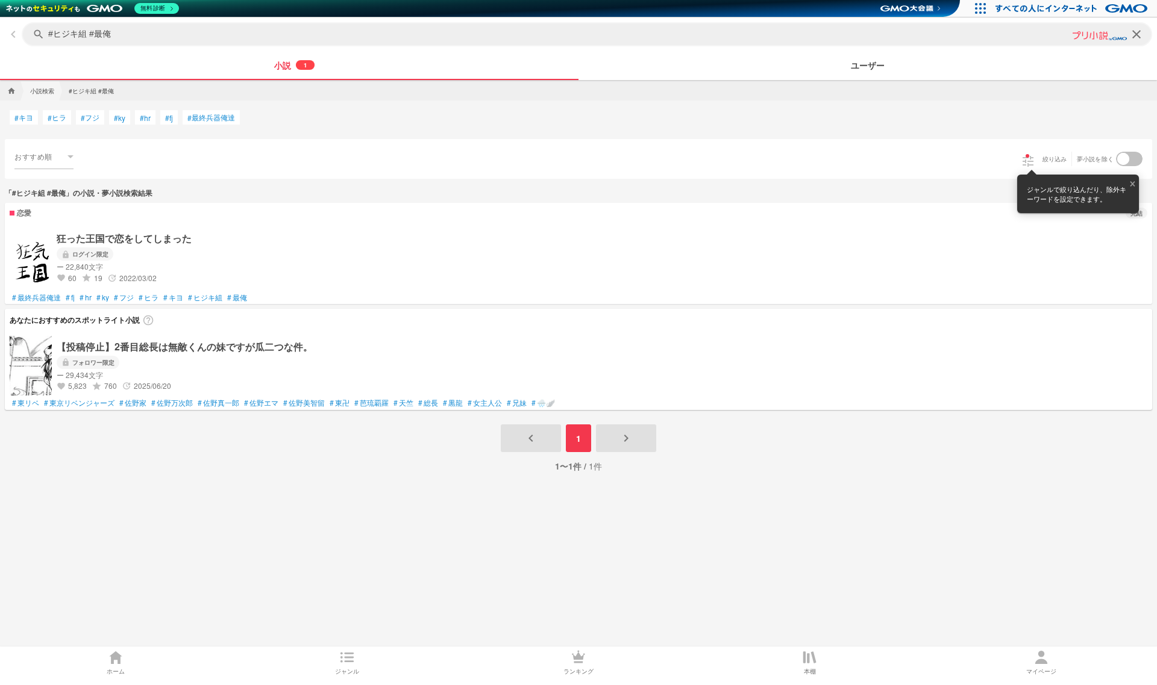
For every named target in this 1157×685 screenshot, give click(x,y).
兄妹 (517, 403)
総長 (428, 403)
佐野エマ (261, 403)
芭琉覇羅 (371, 403)
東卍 (340, 403)
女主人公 (485, 403)
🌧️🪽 (543, 403)
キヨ (23, 117)
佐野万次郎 (172, 403)
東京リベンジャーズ (79, 403)
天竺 (403, 403)
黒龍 (453, 403)
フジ (90, 117)
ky (119, 118)
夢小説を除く (1095, 159)
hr (145, 118)
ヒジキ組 (205, 297)
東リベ (25, 403)
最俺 (237, 297)
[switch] (1129, 159)
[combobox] (44, 156)
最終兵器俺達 (211, 117)
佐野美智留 (304, 403)
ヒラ (57, 117)
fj (169, 118)
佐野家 (132, 403)
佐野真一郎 (218, 403)
